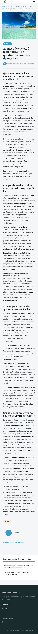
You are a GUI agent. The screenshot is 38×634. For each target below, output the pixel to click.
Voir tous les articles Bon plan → (14, 542)
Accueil (4, 6)
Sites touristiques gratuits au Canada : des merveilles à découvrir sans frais (18, 567)
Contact (4, 622)
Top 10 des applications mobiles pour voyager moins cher (17, 573)
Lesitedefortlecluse (10, 592)
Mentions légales (7, 618)
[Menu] (34, 1)
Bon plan (10, 6)
